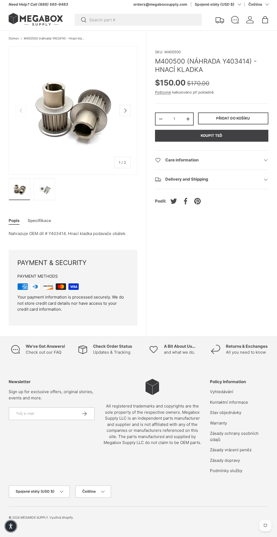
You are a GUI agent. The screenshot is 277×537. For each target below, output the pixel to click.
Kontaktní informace (229, 402)
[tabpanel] (73, 234)
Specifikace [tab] (39, 220)
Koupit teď (211, 135)
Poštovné (163, 92)
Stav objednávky (225, 412)
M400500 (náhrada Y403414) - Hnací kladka (54, 38)
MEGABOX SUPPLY (34, 517)
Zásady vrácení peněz (231, 449)
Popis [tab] (14, 220)
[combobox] (138, 20)
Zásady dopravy (225, 460)
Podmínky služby (226, 470)
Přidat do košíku (233, 118)
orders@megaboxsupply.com (160, 4)
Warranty (218, 423)
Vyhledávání (221, 391)
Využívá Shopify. (62, 517)
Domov (14, 38)
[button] (265, 20)
